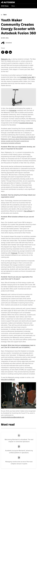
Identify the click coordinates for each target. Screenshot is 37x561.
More (13, 6)
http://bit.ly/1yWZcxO (8, 379)
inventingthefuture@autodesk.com (12, 417)
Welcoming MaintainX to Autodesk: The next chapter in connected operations (19, 441)
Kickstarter (12, 110)
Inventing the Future (26, 123)
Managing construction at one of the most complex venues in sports (19, 463)
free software (28, 211)
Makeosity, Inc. (6, 59)
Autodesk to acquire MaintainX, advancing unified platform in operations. (19, 452)
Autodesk (8, 43)
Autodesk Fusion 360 (27, 77)
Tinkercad (14, 253)
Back (5, 14)
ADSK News (5, 6)
